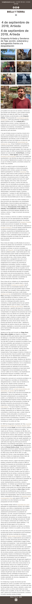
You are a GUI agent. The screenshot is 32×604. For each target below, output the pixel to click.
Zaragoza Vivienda (25, 222)
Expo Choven (4, 407)
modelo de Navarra (6, 227)
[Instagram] (18, 7)
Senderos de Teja (5, 294)
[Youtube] (16, 7)
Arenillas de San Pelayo (16, 306)
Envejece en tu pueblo (17, 285)
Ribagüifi (10, 250)
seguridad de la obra (23, 504)
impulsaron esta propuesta (8, 156)
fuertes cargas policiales (14, 536)
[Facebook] (14, 7)
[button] (16, 15)
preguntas (23, 171)
